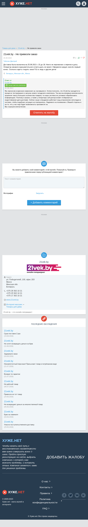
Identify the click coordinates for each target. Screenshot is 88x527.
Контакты (45, 487)
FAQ (45, 508)
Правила (45, 493)
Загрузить (40, 193)
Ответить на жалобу (44, 112)
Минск (27, 73)
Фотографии (8, 193)
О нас (45, 481)
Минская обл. (19, 73)
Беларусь (9, 73)
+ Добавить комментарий (44, 202)
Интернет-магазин (14, 304)
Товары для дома (14, 307)
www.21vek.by (12, 300)
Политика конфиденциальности (45, 501)
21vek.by (8, 83)
